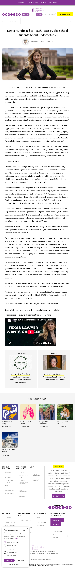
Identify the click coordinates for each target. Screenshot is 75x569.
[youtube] (9, 14)
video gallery (9, 493)
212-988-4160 (51, 551)
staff (34, 484)
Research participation (9, 473)
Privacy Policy (57, 530)
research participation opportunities (23, 482)
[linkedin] (19, 14)
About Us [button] (62, 20)
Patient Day (40, 525)
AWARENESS (52, 3)
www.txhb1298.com (49, 303)
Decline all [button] (21, 560)
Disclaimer (57, 531)
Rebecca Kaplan (62, 426)
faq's (22, 524)
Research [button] (35, 20)
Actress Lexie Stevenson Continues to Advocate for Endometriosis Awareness (54, 377)
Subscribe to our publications (57, 514)
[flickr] (14, 14)
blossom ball (9, 490)
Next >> (54, 354)
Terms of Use (68, 530)
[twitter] (6, 14)
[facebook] (3, 14)
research (8, 477)
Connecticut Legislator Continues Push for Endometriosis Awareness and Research (20, 378)
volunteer (22, 487)
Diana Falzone (41, 310)
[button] (15, 564)
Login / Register (49, 14)
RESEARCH (22, 3)
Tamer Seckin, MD (10, 522)
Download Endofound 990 (10, 518)
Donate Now (65, 14)
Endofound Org (43, 426)
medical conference (9, 486)
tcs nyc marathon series (22, 496)
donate (21, 472)
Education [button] (25, 20)
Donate (56, 524)
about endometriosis (26, 519)
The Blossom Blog (37, 399)
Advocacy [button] (45, 20)
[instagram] (11, 14)
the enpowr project (9, 481)
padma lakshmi (10, 525)
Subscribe (9, 315)
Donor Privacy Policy (60, 536)
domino (51, 565)
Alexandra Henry (7, 426)
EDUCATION (41, 3)
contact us (36, 471)
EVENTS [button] (54, 20)
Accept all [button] (9, 560)
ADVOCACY (31, 3)
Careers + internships (23, 491)
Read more (16, 538)
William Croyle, (33, 41)
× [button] (27, 528)
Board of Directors (36, 475)
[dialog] (15, 547)
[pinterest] (17, 14)
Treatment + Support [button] (14, 20)
